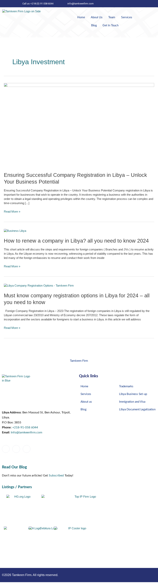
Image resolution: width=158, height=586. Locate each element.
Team (111, 17)
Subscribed (56, 475)
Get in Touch (110, 25)
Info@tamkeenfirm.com (26, 432)
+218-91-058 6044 (25, 427)
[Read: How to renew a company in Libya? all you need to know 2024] (15, 230)
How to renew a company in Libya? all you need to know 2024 (76, 241)
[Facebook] (142, 4)
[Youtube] (37, 449)
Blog (94, 25)
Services (126, 17)
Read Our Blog (14, 467)
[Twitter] (135, 4)
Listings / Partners (17, 487)
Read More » (12, 211)
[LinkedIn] (129, 4)
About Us (97, 17)
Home (81, 17)
